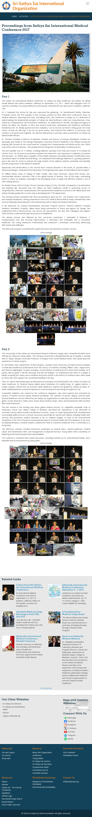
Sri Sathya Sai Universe (12, 703)
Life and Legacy (8, 752)
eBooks (5, 784)
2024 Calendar (69, 752)
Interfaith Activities (40, 773)
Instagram (71, 724)
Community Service (40, 770)
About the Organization (42, 752)
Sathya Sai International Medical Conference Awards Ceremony (28, 639)
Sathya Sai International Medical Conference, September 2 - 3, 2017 (74, 587)
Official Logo (7, 796)
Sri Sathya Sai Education (42, 764)
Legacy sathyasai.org (11, 716)
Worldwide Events (70, 755)
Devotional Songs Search (12, 799)
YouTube (71, 731)
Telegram (71, 735)
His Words (6, 755)
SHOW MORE (46, 688)
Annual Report (7, 802)
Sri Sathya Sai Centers (41, 761)
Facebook (71, 721)
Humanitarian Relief (40, 767)
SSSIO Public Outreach (11, 804)
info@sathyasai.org (71, 781)
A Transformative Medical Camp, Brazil (73, 613)
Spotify (70, 738)
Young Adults (37, 758)
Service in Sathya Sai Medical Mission (73, 637)
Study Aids (6, 758)
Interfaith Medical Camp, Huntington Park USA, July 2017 (29, 614)
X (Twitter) (71, 728)
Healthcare (37, 755)
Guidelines (6, 793)
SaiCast (6, 712)
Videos (4, 781)
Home (14, 16)
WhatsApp (71, 717)
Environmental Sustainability (43, 787)
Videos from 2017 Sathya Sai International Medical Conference (29, 587)
